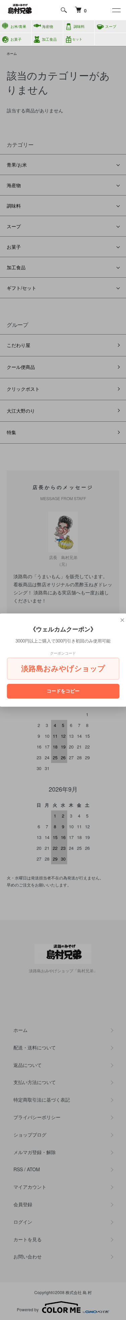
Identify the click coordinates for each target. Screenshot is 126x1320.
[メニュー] (116, 10)
